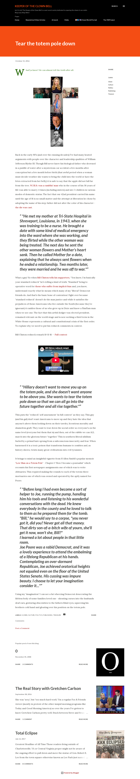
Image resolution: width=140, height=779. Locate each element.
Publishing (111, 91)
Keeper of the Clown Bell (33, 6)
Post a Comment (22, 628)
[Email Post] (64, 615)
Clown (110, 82)
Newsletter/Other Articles (35, 20)
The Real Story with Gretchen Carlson (48, 688)
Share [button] (110, 69)
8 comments (27, 764)
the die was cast (23, 207)
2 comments (27, 664)
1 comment (27, 719)
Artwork (55, 20)
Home (17, 20)
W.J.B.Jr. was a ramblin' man (44, 185)
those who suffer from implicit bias (53, 286)
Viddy (66, 20)
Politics (110, 88)
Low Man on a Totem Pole (29, 463)
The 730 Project (109, 20)
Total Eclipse (26, 733)
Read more (83, 664)
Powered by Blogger (71, 773)
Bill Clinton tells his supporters (53, 277)
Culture (110, 85)
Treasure (111, 94)
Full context (61, 334)
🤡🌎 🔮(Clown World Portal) (86, 20)
